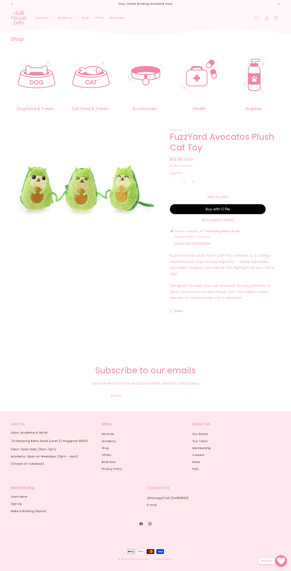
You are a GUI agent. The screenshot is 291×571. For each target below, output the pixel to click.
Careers (198, 455)
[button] (44, 17)
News (196, 462)
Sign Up (16, 504)
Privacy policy (163, 559)
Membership (201, 448)
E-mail (152, 505)
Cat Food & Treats (90, 108)
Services (108, 434)
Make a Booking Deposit (28, 511)
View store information (192, 243)
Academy (109, 441)
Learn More (19, 497)
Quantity (176, 173)
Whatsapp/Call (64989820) (168, 498)
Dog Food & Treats (35, 108)
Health (199, 108)
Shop (105, 448)
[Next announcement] (279, 4)
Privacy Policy (112, 469)
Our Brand (199, 434)
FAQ (195, 469)
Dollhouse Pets (139, 559)
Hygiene (253, 108)
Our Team (200, 441)
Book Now (109, 462)
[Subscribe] (179, 396)
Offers (106, 455)
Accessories (145, 108)
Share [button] (178, 311)
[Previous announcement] (12, 4)
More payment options (218, 219)
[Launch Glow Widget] (281, 561)
